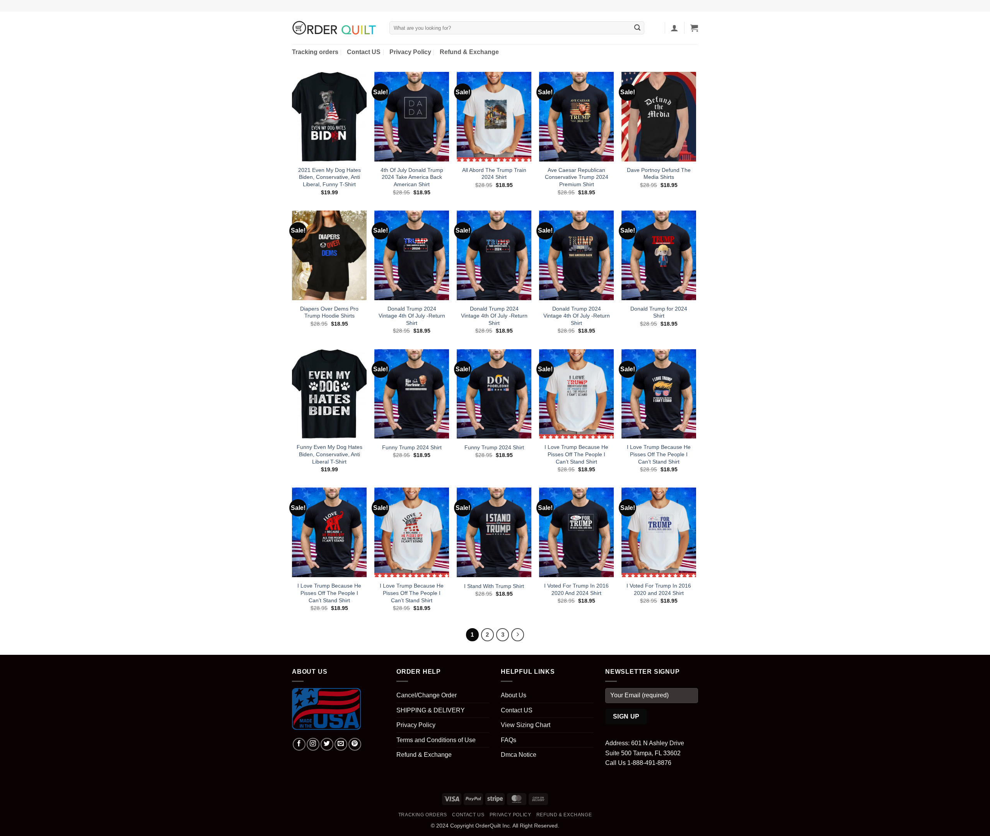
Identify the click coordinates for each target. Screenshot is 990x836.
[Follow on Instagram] (313, 744)
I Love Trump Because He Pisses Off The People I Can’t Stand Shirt (576, 454)
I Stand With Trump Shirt (494, 586)
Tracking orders (315, 52)
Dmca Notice (518, 754)
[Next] (517, 634)
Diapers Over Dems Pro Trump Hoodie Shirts (329, 312)
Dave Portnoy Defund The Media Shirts (659, 173)
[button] (674, 27)
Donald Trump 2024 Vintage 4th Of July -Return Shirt (412, 316)
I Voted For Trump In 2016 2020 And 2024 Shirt (576, 589)
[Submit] (637, 27)
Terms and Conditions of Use (436, 740)
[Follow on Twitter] (327, 744)
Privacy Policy (410, 52)
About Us (513, 695)
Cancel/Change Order (426, 695)
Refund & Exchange (469, 52)
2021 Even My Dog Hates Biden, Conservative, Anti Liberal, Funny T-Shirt (329, 177)
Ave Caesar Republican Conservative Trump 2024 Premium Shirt (576, 177)
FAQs (508, 740)
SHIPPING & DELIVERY (430, 710)
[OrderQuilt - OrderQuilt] (335, 27)
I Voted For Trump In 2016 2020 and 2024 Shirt (658, 589)
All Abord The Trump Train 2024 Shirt (494, 173)
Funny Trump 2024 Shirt (412, 447)
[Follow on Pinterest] (354, 744)
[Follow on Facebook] (299, 744)
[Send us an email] (341, 744)
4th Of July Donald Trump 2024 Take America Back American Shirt (412, 177)
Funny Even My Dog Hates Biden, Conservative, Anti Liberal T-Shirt (329, 454)
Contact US (364, 52)
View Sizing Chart (525, 725)
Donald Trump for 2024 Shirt (658, 312)
